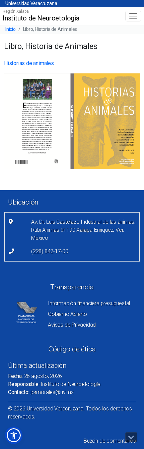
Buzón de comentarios (110, 441)
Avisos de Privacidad (72, 325)
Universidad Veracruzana (31, 3)
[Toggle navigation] (133, 16)
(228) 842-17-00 (49, 251)
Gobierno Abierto (67, 314)
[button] (14, 435)
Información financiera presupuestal (89, 303)
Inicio (10, 29)
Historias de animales (29, 63)
